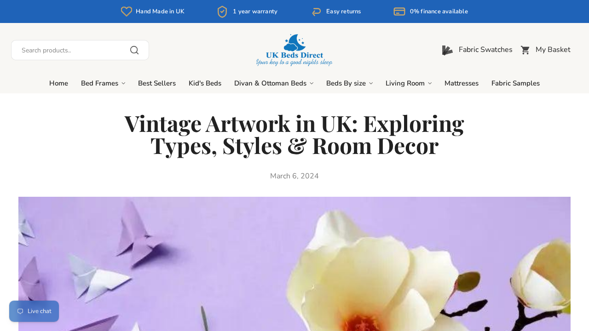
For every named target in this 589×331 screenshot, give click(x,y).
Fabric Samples (515, 83)
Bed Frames (99, 83)
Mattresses (462, 83)
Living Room (405, 83)
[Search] (80, 50)
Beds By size (346, 83)
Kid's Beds (205, 83)
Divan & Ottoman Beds (270, 83)
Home (58, 83)
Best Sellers (157, 83)
